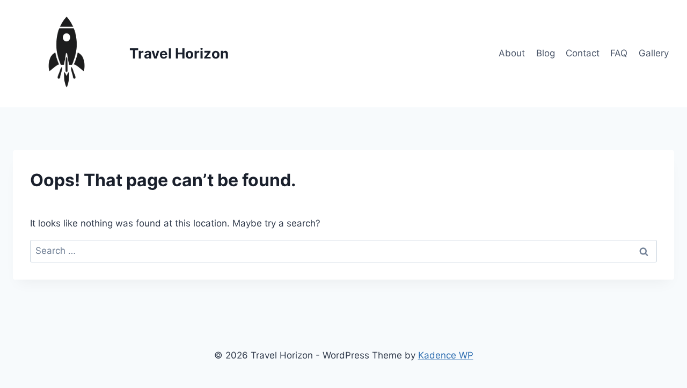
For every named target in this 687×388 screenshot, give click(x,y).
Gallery (654, 53)
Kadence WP (445, 355)
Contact (583, 53)
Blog (545, 53)
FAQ (618, 53)
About (512, 53)
